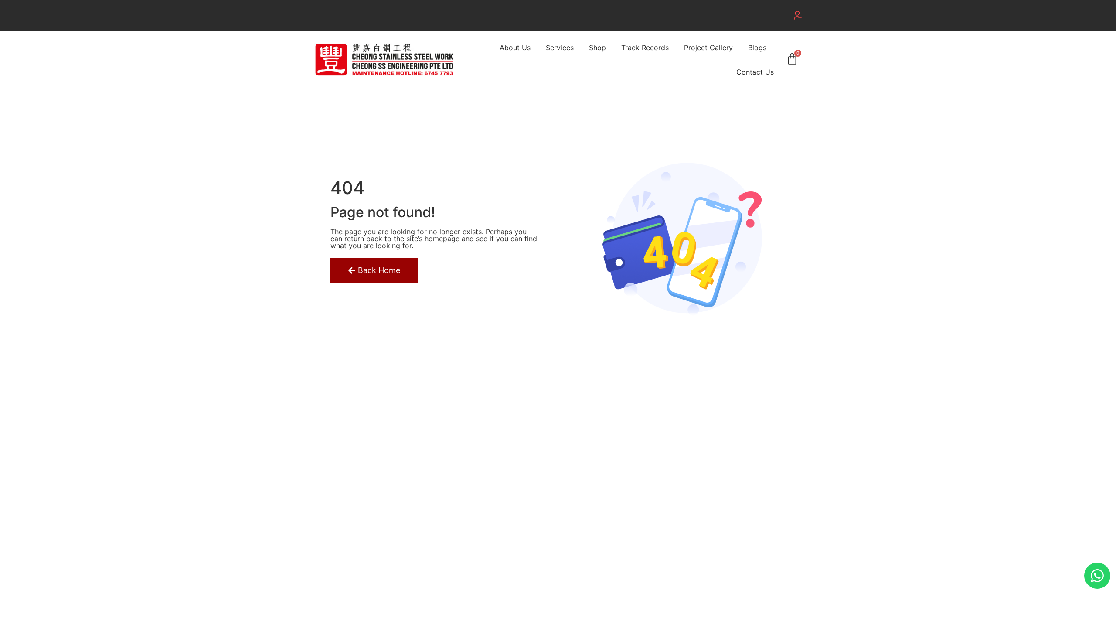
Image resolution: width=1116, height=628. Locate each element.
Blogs (757, 47)
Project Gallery (708, 47)
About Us (515, 47)
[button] (797, 15)
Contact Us (755, 72)
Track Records (645, 47)
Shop (597, 47)
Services (560, 47)
